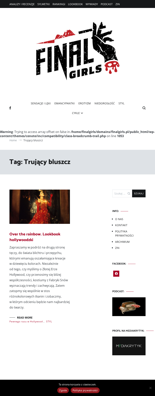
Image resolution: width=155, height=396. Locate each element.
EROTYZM (84, 103)
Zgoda (63, 390)
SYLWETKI (43, 4)
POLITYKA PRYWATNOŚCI (124, 233)
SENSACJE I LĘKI (41, 103)
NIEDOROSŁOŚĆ (105, 103)
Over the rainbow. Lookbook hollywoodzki (34, 237)
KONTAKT (121, 225)
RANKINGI (59, 4)
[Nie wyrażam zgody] (150, 388)
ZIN (117, 4)
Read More (25, 317)
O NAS (119, 219)
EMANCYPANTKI (64, 103)
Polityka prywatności (85, 390)
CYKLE (76, 113)
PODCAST (107, 4)
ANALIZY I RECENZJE (22, 4)
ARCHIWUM (122, 242)
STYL (121, 103)
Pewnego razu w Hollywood (26, 321)
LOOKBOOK (75, 4)
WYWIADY (92, 4)
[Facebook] (116, 274)
